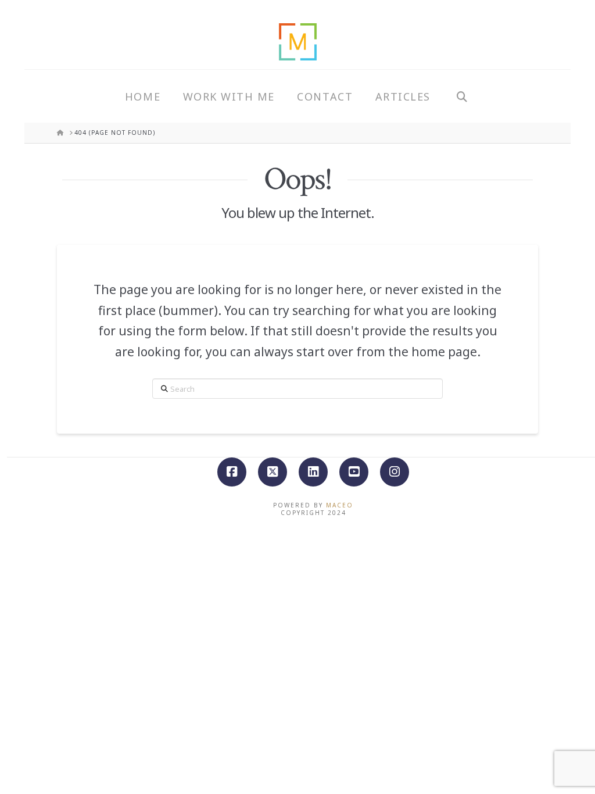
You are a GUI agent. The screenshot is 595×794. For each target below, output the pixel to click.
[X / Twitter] (272, 472)
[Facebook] (231, 472)
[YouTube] (353, 472)
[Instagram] (394, 472)
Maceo (339, 505)
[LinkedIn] (313, 472)
